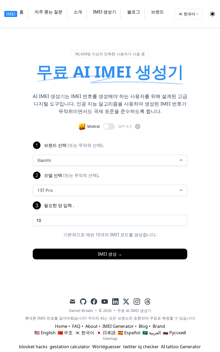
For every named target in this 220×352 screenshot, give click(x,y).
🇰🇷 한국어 (84, 333)
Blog (143, 326)
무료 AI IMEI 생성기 (134, 310)
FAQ (76, 326)
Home (61, 326)
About (91, 326)
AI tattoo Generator (181, 347)
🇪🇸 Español (129, 333)
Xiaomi (44, 160)
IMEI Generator (118, 326)
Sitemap (110, 338)
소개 (78, 12)
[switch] (109, 126)
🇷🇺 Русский (174, 333)
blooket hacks (33, 347)
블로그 (133, 12)
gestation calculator (70, 347)
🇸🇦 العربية (151, 333)
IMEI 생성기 (104, 12)
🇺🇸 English (45, 333)
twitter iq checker (141, 347)
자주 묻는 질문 (49, 12)
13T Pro (45, 190)
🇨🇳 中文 (65, 333)
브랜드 (157, 12)
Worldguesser (106, 347)
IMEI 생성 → (110, 254)
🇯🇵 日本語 (106, 333)
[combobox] (189, 14)
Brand (159, 326)
